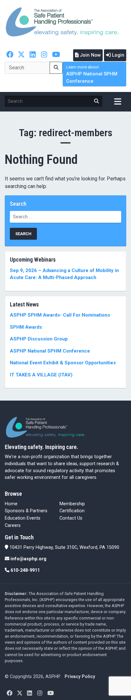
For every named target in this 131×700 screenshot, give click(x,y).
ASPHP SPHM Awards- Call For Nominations (60, 315)
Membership (72, 504)
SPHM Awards (26, 327)
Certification (72, 511)
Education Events (22, 518)
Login (117, 55)
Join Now (90, 55)
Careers (13, 525)
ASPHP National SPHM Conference (91, 74)
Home (11, 504)
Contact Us (70, 518)
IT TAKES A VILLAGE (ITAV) (41, 375)
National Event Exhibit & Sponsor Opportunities (63, 363)
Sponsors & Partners (26, 511)
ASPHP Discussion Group (39, 339)
